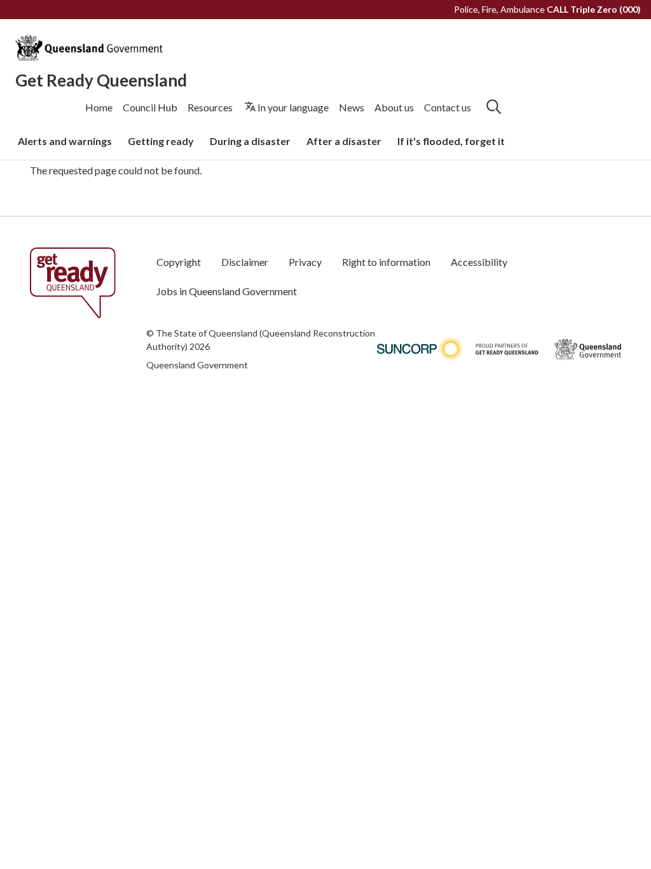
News (351, 107)
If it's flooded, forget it (451, 141)
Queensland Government (197, 364)
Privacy (305, 262)
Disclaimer (244, 262)
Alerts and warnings (65, 141)
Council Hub (150, 107)
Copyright (178, 262)
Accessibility (479, 262)
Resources (210, 107)
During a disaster (250, 141)
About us (394, 107)
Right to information (386, 262)
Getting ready (161, 141)
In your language (293, 107)
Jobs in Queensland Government (226, 291)
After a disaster (343, 141)
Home (99, 107)
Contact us (447, 107)
